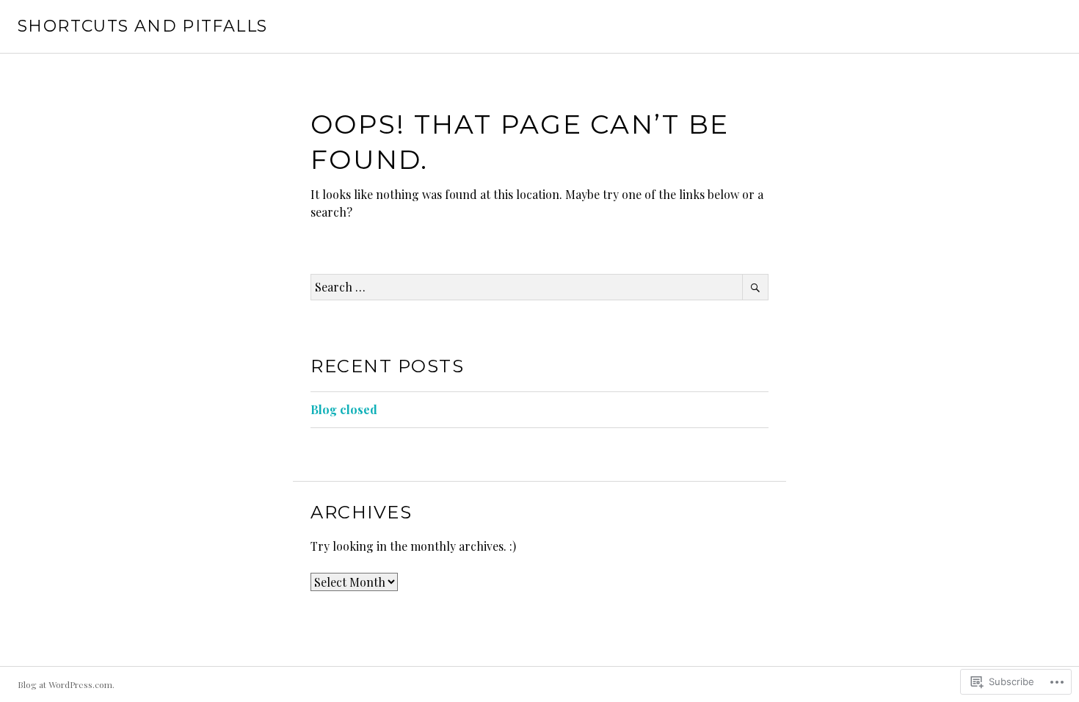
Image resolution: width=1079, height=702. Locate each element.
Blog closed (343, 409)
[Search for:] (539, 286)
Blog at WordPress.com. (66, 684)
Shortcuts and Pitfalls (142, 26)
